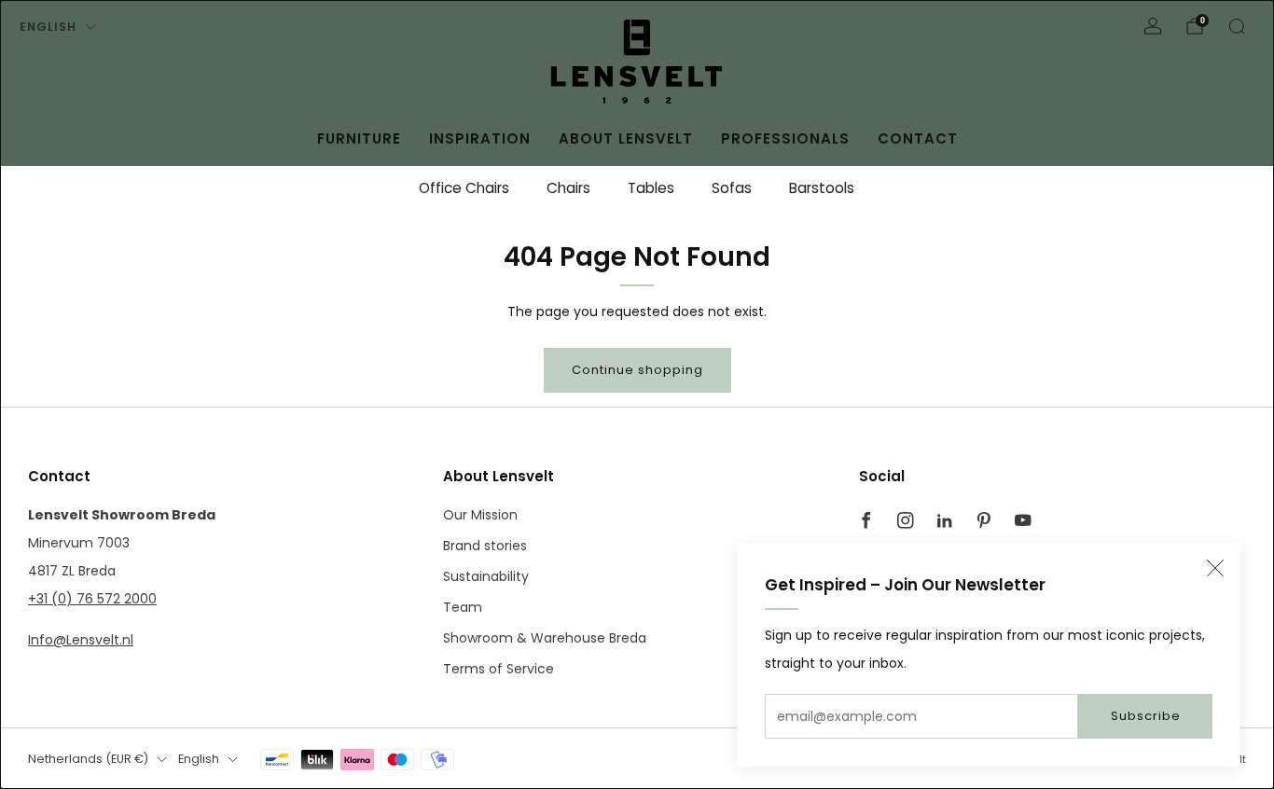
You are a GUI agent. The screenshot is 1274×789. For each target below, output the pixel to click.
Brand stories (485, 545)
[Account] (1152, 26)
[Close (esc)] (1215, 568)
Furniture (359, 138)
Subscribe (1146, 716)
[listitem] (464, 188)
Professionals (785, 138)
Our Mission (480, 514)
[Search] (1236, 26)
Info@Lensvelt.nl (80, 639)
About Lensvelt (626, 138)
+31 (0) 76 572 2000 (92, 598)
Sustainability (486, 576)
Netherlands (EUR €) (88, 759)
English (48, 27)
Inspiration (480, 138)
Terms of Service (498, 668)
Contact (918, 138)
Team (462, 607)
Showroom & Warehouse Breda (544, 638)
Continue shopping (637, 370)
